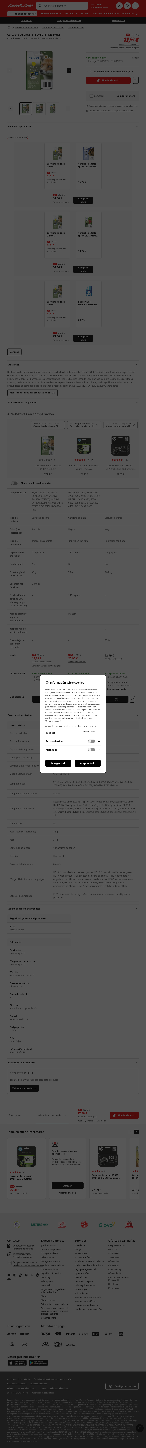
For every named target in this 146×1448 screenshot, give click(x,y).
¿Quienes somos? (71, 726)
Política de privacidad (53, 726)
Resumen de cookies (87, 726)
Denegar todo (58, 763)
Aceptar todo (87, 763)
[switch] (91, 741)
